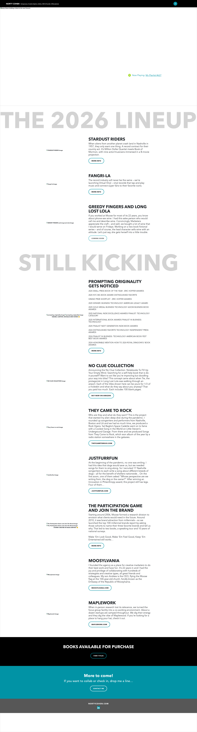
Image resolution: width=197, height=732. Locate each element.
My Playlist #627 (153, 75)
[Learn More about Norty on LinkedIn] (98, 707)
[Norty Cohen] (12, 4)
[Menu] (175, 4)
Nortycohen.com (98, 704)
